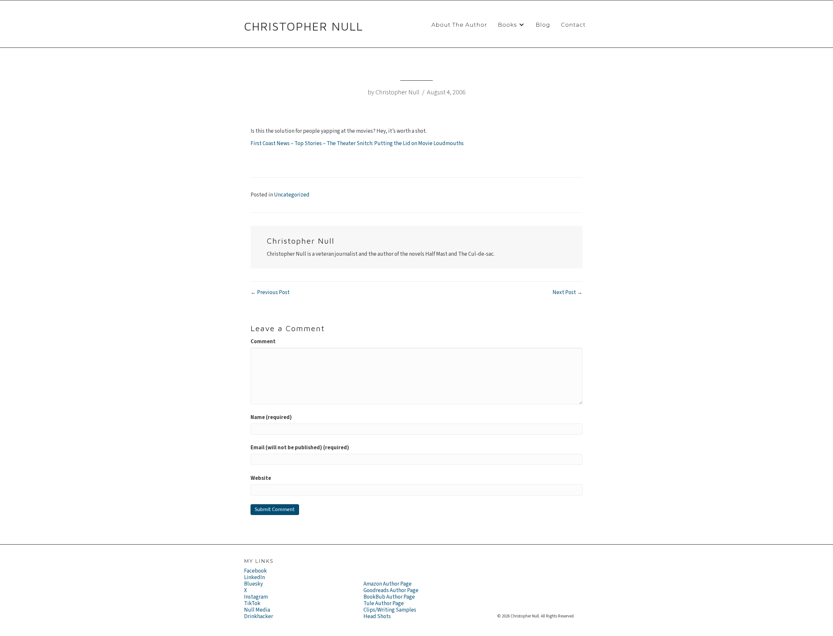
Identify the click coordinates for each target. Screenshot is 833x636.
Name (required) (271, 417)
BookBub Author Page (389, 597)
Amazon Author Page (387, 584)
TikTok (252, 603)
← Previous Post (270, 292)
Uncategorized (291, 195)
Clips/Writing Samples (389, 610)
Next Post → (567, 292)
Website (261, 478)
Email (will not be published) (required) (300, 448)
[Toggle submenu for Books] (522, 25)
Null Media (257, 610)
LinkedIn (254, 577)
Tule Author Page (383, 603)
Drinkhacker (258, 616)
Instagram (256, 597)
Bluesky (253, 584)
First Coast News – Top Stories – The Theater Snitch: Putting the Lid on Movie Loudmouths (357, 143)
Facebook (255, 571)
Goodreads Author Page (390, 590)
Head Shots (377, 616)
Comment (263, 341)
